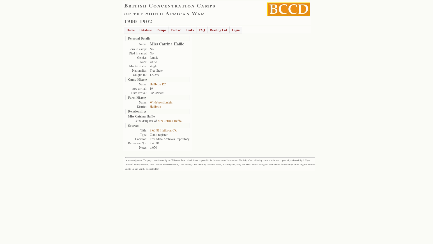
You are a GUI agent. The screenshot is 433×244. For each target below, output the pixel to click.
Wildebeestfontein (161, 102)
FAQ (202, 30)
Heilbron (155, 106)
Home (131, 30)
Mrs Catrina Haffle (170, 121)
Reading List (218, 30)
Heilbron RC (158, 84)
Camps (161, 30)
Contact (176, 30)
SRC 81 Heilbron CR (163, 130)
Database (145, 30)
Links (190, 30)
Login (236, 30)
